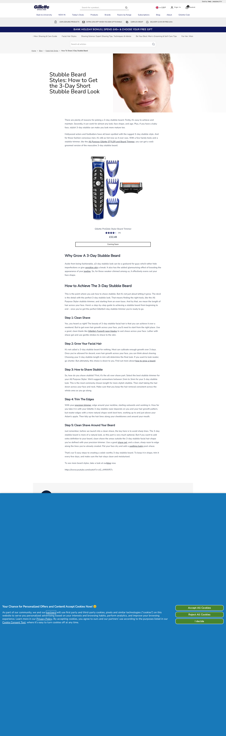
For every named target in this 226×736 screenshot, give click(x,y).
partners (51, 612)
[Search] (126, 7)
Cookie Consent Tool (14, 622)
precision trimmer (83, 405)
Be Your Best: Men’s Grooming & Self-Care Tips (156, 36)
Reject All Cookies (199, 614)
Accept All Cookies (199, 607)
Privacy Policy (44, 619)
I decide (199, 621)
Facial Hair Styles (69, 36)
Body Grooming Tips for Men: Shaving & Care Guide (35, 36)
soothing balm (136, 446)
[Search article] (154, 44)
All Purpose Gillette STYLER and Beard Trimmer (112, 141)
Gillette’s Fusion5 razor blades (102, 331)
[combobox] (104, 7)
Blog (40, 51)
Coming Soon (113, 244)
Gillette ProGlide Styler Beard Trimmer (113, 228)
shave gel (122, 442)
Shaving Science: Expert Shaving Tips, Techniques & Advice (106, 36)
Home (34, 51)
